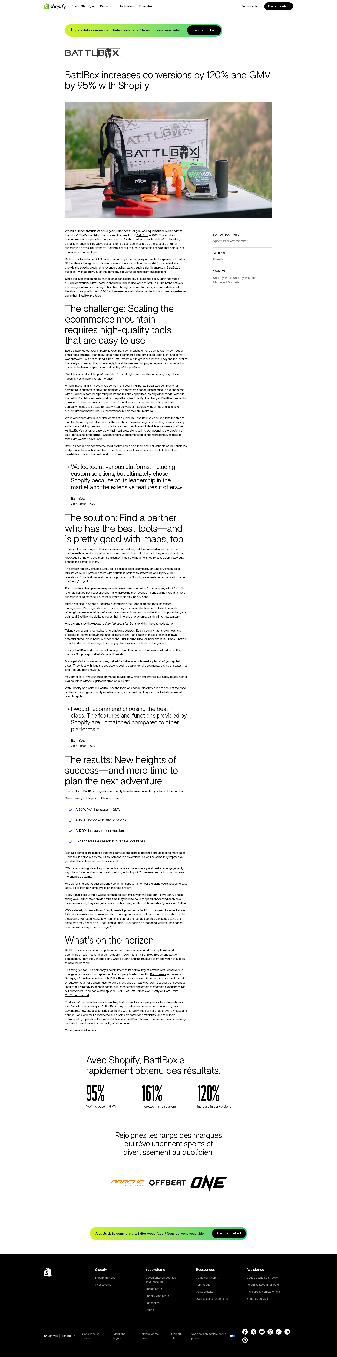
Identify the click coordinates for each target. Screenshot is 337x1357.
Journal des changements (212, 1298)
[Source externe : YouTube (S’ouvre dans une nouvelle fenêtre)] (262, 1332)
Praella (218, 259)
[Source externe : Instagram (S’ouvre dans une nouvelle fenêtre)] (270, 1332)
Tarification (127, 6)
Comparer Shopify (207, 1277)
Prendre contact (204, 30)
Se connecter (250, 6)
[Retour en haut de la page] (48, 1272)
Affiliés (149, 1310)
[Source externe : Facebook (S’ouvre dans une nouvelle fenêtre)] (245, 1332)
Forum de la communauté (263, 1284)
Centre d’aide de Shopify (262, 1277)
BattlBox (142, 235)
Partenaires (152, 1303)
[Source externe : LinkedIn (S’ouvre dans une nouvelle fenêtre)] (287, 1332)
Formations (203, 1284)
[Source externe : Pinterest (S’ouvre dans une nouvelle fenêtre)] (245, 1340)
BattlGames (158, 974)
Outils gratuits (204, 1291)
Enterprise (145, 6)
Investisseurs (103, 1284)
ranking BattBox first (145, 954)
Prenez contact (278, 6)
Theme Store (153, 1289)
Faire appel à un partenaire (263, 1291)
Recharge (139, 604)
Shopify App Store (157, 1296)
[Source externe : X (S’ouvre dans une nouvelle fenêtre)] (253, 1332)
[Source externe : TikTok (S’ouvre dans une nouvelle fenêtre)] (279, 1332)
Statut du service (257, 1298)
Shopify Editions (105, 1277)
